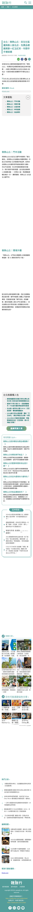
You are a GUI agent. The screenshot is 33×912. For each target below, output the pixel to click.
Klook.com (5, 91)
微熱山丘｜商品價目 (13, 112)
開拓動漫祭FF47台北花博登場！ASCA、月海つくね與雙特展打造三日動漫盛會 (17, 810)
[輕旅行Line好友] (23, 908)
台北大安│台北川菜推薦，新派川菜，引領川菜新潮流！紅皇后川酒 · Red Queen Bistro (26, 709)
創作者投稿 (5, 886)
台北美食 (15, 7)
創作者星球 (14, 886)
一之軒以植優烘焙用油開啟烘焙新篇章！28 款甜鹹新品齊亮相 (17, 804)
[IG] (14, 908)
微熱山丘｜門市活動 (13, 101)
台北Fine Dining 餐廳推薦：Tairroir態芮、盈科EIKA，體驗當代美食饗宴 (26, 722)
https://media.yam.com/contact (16, 902)
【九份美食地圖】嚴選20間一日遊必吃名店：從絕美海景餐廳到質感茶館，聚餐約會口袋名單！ (17, 817)
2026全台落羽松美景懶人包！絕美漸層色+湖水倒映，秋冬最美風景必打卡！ (17, 516)
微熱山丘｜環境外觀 (13, 104)
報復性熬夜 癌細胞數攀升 (13, 532)
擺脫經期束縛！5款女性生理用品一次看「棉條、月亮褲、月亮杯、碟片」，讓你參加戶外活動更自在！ (17, 524)
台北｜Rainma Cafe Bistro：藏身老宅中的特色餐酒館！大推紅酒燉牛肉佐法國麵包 (6, 722)
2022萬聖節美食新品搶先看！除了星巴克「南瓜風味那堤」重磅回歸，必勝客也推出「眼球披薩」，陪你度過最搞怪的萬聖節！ (17, 540)
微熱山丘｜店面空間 (13, 107)
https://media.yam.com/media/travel (16, 898)
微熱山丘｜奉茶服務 (13, 109)
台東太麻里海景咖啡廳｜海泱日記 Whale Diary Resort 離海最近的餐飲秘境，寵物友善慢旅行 (17, 798)
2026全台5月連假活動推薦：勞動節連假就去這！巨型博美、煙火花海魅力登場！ (18, 420)
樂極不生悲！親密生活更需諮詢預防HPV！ (16, 722)
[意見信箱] (18, 908)
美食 (8, 7)
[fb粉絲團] (10, 908)
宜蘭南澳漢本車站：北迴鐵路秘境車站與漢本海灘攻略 (18, 785)
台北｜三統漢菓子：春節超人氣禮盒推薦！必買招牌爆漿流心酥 (16, 709)
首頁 (2, 7)
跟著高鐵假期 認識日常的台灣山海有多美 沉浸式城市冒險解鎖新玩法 (17, 791)
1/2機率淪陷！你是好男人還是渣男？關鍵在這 (6, 709)
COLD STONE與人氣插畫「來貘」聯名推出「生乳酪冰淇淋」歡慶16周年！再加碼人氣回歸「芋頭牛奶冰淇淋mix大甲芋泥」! (17, 550)
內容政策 (22, 886)
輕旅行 (7, 2)
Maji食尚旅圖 (22, 55)
